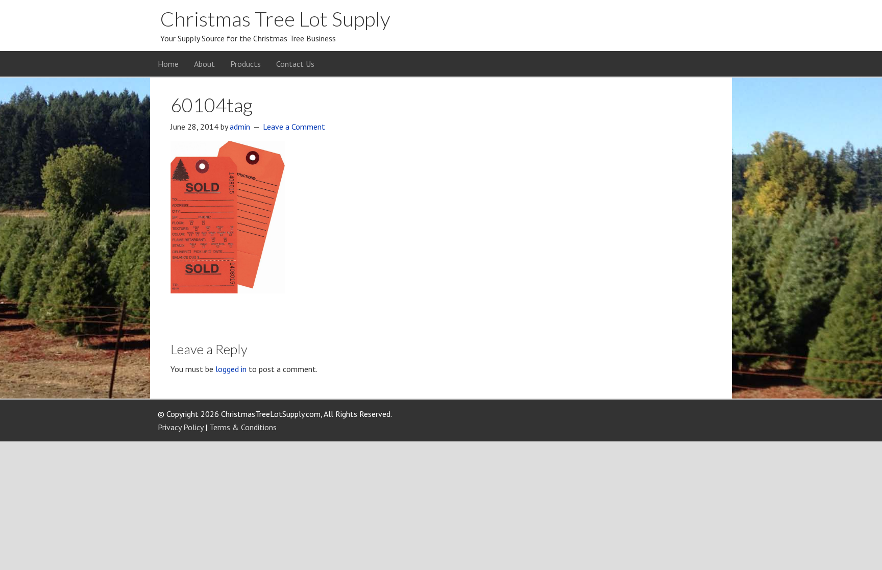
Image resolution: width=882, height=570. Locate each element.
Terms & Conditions (243, 427)
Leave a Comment (294, 126)
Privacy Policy (180, 427)
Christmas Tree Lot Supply (275, 19)
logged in (231, 369)
